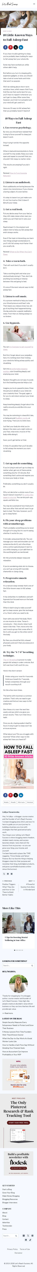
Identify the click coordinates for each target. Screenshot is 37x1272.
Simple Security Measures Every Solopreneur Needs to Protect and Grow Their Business (17, 1025)
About (4, 1213)
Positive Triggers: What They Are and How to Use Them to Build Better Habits (8, 888)
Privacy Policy (12, 1249)
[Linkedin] (26, 1240)
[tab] (14, 950)
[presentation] (18, 923)
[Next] (31, 930)
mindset (30, 802)
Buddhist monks (21, 418)
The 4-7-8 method (10, 660)
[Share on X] (15, 47)
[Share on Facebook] (5, 47)
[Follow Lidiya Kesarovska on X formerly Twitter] (4, 873)
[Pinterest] (32, 1235)
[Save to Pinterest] (10, 47)
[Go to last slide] (5, 930)
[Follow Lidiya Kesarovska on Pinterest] (11, 873)
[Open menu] (34, 3)
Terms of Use (25, 1249)
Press (4, 1229)
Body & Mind (7, 31)
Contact (5, 1219)
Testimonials (7, 1226)
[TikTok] (30, 1240)
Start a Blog (7, 1189)
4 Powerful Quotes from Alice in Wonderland (28, 885)
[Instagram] (24, 1235)
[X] (28, 1235)
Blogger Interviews (9, 1203)
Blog (4, 1216)
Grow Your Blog (8, 1193)
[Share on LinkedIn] (21, 47)
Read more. (9, 1013)
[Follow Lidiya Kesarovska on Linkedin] (7, 873)
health (13, 802)
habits (6, 802)
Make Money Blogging (10, 1196)
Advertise (6, 1222)
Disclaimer (18, 1253)
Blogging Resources (10, 1199)
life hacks (21, 802)
